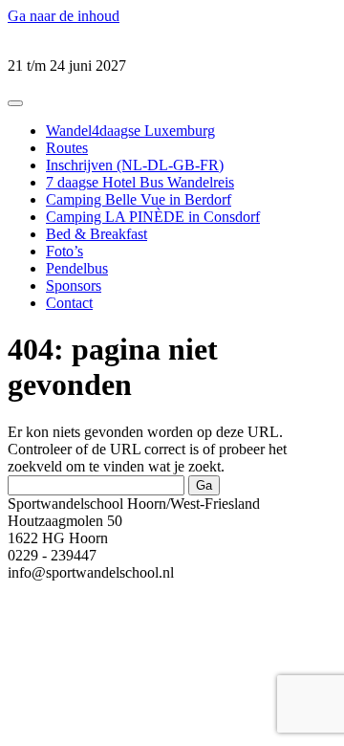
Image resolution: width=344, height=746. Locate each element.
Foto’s (64, 251)
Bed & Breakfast (96, 234)
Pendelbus (77, 268)
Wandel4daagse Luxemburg (130, 130)
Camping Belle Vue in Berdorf (138, 199)
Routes (67, 148)
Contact (69, 303)
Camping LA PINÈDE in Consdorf (153, 216)
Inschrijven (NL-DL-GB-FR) (135, 165)
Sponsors (73, 285)
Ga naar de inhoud (63, 16)
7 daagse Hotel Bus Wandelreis (140, 182)
